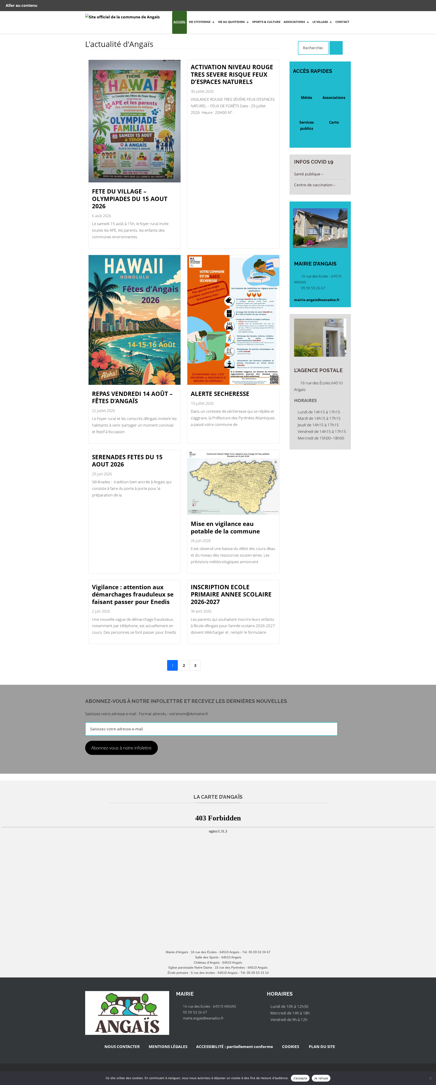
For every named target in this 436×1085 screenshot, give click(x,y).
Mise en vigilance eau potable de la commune (225, 527)
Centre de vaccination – (315, 184)
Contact (342, 22)
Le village (320, 22)
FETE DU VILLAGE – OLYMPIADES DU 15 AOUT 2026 (129, 198)
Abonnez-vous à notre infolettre (121, 748)
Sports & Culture (266, 22)
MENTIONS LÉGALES (168, 1046)
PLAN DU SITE (321, 1046)
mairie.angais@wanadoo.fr (317, 299)
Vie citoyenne (200, 22)
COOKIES (290, 1046)
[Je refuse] (430, 1078)
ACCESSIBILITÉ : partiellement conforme (234, 1046)
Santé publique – (309, 174)
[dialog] (218, 1078)
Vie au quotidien (231, 22)
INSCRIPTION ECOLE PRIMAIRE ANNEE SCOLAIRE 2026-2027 (231, 594)
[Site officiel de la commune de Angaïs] (122, 18)
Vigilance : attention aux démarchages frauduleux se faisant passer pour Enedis (132, 594)
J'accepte (300, 1078)
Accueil (179, 22)
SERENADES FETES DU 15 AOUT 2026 (127, 461)
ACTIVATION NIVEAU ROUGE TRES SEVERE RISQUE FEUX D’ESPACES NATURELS (232, 74)
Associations (294, 22)
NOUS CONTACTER (122, 1046)
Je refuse (321, 1078)
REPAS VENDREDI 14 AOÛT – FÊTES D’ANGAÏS (132, 397)
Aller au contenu (21, 5)
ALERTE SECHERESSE (220, 394)
